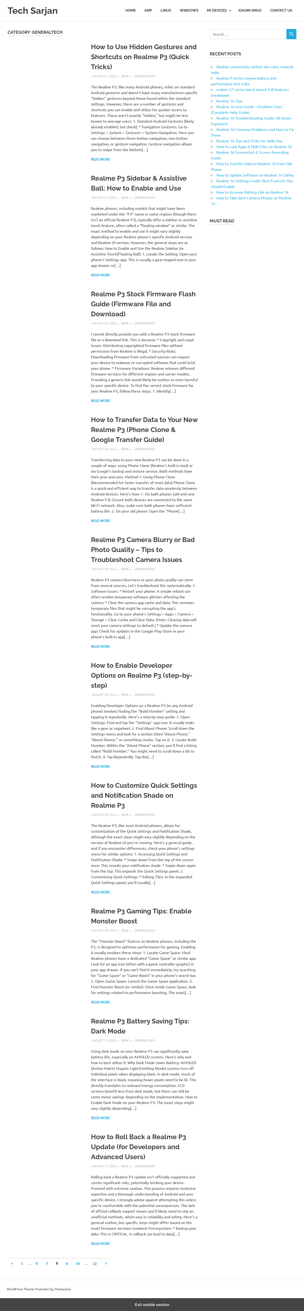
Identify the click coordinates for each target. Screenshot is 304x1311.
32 (95, 1263)
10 (78, 1263)
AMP (148, 10)
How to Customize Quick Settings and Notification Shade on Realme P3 (144, 795)
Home (130, 10)
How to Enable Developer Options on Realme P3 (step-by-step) (142, 675)
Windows (189, 10)
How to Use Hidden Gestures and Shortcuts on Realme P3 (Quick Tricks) (144, 57)
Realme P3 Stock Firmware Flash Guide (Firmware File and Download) (143, 304)
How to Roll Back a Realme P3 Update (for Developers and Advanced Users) (138, 1147)
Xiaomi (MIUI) (249, 10)
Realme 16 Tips (229, 100)
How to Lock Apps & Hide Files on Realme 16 (254, 146)
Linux (166, 10)
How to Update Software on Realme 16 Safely (255, 175)
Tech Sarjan (33, 10)
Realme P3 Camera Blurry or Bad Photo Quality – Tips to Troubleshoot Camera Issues (143, 550)
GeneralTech (144, 76)
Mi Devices (217, 10)
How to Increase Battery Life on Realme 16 (252, 192)
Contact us (281, 10)
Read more (100, 159)
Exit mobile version (152, 1304)
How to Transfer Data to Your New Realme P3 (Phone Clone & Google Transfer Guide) (144, 430)
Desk (125, 76)
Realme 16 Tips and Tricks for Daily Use (249, 140)
